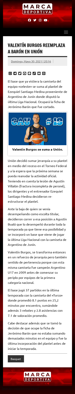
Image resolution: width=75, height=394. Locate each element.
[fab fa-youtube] (45, 20)
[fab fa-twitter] (34, 20)
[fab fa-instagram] (40, 20)
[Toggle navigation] (66, 32)
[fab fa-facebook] (29, 20)
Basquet (16, 359)
